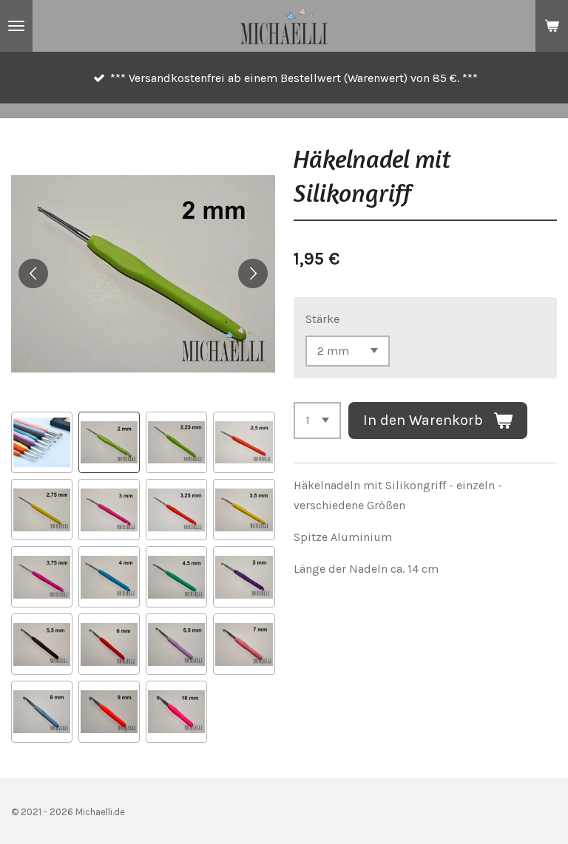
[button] (41, 442)
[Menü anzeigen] (16, 26)
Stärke (322, 319)
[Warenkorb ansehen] (551, 26)
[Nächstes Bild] (253, 273)
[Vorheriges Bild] (33, 273)
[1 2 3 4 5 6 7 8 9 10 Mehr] (317, 420)
